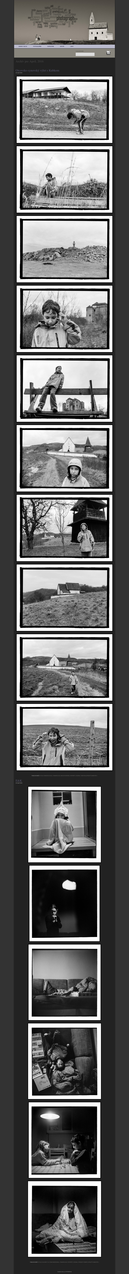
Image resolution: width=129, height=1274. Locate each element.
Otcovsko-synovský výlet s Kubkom (37, 70)
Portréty (72, 775)
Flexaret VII (45, 1262)
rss (108, 53)
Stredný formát (82, 1262)
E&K (19, 780)
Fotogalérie (37, 46)
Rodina (78, 775)
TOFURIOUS (69, 1271)
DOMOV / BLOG (23, 46)
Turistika (83, 775)
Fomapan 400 (63, 1262)
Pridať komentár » (92, 775)
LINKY (72, 46)
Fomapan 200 (56, 775)
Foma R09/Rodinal (54, 1262)
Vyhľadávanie (80, 51)
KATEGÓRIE (50, 46)
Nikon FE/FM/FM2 (65, 775)
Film (42, 775)
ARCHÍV (62, 46)
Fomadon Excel (47, 775)
